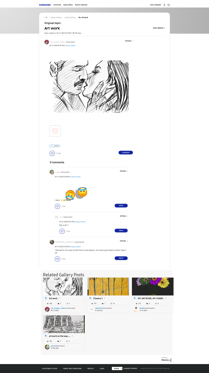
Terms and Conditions (72, 369)
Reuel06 (142, 308)
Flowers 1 (97, 298)
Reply (121, 205)
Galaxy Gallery (68, 5)
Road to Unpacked (81, 5)
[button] (129, 41)
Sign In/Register (155, 5)
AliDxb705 (98, 308)
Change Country (130, 368)
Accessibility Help (49, 369)
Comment (125, 153)
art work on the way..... (59, 336)
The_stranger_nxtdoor (58, 308)
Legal (102, 369)
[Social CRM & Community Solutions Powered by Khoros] (166, 359)
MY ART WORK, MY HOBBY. (151, 298)
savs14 (53, 346)
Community (57, 5)
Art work (53, 298)
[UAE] (45, 5)
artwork (56, 146)
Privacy (91, 369)
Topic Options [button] (158, 28)
